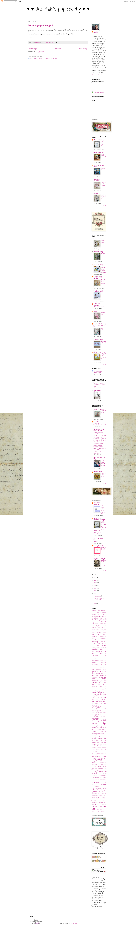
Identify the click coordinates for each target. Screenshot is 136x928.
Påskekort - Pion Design (103, 184)
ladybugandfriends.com (98, 718)
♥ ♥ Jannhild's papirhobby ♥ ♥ (58, 9)
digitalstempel (103, 642)
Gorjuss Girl (103, 675)
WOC (99, 811)
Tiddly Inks (102, 795)
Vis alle (104, 205)
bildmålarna (95, 618)
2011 (95, 583)
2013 (95, 578)
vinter (98, 809)
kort (105, 709)
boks (93, 625)
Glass (93, 673)
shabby (93, 777)
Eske (105, 657)
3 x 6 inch (97, 611)
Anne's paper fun (99, 153)
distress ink (96, 644)
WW (102, 811)
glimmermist (99, 673)
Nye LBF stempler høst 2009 (99, 741)
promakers (94, 766)
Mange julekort (102, 726)
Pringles (97, 763)
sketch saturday (98, 538)
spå (105, 783)
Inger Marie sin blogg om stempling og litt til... (100, 325)
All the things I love (99, 352)
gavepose (98, 670)
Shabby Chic (98, 777)
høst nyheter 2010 (102, 683)
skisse (104, 777)
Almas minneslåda (99, 307)
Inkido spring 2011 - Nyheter (99, 695)
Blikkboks (94, 620)
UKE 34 (103, 253)
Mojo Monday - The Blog (99, 458)
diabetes (93, 638)
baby (101, 616)
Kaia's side (96, 194)
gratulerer (94, 677)
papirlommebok (96, 757)
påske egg (104, 766)
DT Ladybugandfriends (99, 649)
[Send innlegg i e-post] (56, 42)
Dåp (105, 655)
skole (93, 779)
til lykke (102, 797)
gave (93, 670)
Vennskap (95, 804)
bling (98, 620)
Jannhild (95, 32)
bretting (104, 625)
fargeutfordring (95, 661)
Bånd (105, 627)
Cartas (93, 629)
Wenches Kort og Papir (99, 166)
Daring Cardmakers (99, 546)
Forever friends (95, 666)
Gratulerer (103, 169)
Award (93, 616)
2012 (95, 580)
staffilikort (103, 784)
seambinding (103, 775)
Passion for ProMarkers (97, 503)
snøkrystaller (103, 779)
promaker (103, 765)
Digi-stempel (103, 638)
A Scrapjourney (98, 340)
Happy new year (102, 143)
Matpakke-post (97, 373)
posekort (104, 761)
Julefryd (97, 700)
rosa (93, 768)
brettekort (98, 625)
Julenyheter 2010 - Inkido (99, 702)
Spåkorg (94, 784)
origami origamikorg (101, 749)
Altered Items (102, 614)
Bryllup (94, 627)
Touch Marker (102, 799)
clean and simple (97, 631)
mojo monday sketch (99, 736)
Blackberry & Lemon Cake (99, 385)
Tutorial (94, 801)
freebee (101, 666)
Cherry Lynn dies (101, 629)
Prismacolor (94, 764)
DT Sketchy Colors (99, 652)
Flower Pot (103, 664)
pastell (104, 757)
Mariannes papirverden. (97, 180)
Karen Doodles (95, 703)
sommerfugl (94, 781)
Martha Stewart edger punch (99, 729)
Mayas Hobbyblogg (99, 140)
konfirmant (95, 705)
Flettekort (94, 662)
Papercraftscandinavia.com (99, 753)
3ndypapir (103, 611)
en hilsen (100, 657)
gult (101, 681)
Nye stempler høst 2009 (99, 743)
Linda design (96, 721)
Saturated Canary (99, 774)
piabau (95, 311)
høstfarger (104, 688)
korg (101, 709)
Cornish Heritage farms (99, 633)
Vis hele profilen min (98, 75)
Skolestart (97, 779)
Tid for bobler (103, 329)
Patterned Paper (98, 264)
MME (102, 733)
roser (95, 768)
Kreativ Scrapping (99, 409)
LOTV (104, 721)
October (95, 748)
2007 (95, 594)
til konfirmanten (99, 796)
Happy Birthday (103, 155)
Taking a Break (103, 548)
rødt (99, 768)
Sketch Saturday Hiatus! (98, 541)
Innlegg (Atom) (40, 52)
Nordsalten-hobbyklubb (97, 422)
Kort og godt (96, 711)
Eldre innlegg (83, 49)
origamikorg (94, 751)
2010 (95, 586)
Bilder (104, 616)
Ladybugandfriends (96, 714)
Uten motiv (102, 801)
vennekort (102, 802)
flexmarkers (95, 664)
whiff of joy (103, 809)
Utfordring (94, 803)
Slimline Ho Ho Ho (103, 342)
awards (97, 616)
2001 (95, 604)
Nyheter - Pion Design (97, 746)
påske (99, 766)
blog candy (103, 620)
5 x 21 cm (95, 612)
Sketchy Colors (98, 472)
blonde (101, 623)
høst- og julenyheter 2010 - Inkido (99, 687)
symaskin (94, 792)
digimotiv (94, 640)
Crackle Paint (96, 634)
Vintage (94, 807)
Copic (105, 631)
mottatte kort (102, 739)
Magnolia (94, 723)
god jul (97, 675)
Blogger (75, 923)
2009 (95, 588)
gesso (104, 670)
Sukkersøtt (99, 790)
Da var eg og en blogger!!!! (41, 25)
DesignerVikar (103, 636)
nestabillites (95, 740)
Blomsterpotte (95, 623)
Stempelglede (95, 786)
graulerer (95, 681)
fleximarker (103, 662)
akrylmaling (94, 614)
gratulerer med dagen (99, 678)
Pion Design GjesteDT (99, 760)
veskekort (104, 804)
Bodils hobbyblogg (98, 252)
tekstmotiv (94, 793)
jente (104, 698)
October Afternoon (102, 748)
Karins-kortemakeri (99, 239)
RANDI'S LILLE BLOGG (98, 278)
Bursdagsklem (103, 411)
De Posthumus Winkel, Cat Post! (103, 269)
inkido (99, 692)
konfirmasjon (96, 707)
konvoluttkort (95, 709)
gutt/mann (94, 683)
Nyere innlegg (33, 49)
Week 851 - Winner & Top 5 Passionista (103, 510)
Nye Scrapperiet (98, 291)
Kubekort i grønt (103, 241)
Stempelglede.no (96, 788)
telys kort (101, 793)
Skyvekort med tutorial (103, 281)
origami (93, 749)
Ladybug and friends (100, 712)
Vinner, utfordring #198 (100, 425)
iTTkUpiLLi (100, 698)
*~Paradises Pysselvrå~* (97, 304)
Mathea (99, 729)
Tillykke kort (103, 313)
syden (105, 790)
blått (105, 623)
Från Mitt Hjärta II (101, 668)
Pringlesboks (103, 763)
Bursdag (100, 627)
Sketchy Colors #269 (103, 474)
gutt (105, 681)
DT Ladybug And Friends (98, 648)
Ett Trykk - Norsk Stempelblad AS (99, 430)
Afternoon (104, 612)
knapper (104, 703)
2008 (95, 591)
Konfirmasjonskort (103, 196)
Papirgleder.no (96, 755)
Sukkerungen (98, 371)
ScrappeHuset (95, 775)
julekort (103, 699)
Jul (93, 699)
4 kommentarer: (49, 42)
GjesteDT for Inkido (99, 671)
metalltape (103, 731)
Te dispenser (102, 792)
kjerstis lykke (97, 391)
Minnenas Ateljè (96, 733)
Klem (100, 703)
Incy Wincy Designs (99, 559)
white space (94, 811)
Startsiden (58, 49)
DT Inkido (101, 645)
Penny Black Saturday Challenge (99, 519)
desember (98, 596)
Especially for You (99, 659)
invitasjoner (94, 698)
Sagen (96, 772)
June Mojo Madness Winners (103, 464)
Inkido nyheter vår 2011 (99, 693)
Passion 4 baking (98, 383)
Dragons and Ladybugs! (103, 356)
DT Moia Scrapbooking (99, 651)
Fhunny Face (103, 660)
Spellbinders (96, 783)
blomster (103, 622)
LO (101, 721)
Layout (104, 719)
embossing (94, 657)
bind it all (103, 618)
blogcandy (94, 622)
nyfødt (104, 744)
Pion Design (97, 758)
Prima (93, 763)
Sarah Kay (102, 772)
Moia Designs (99, 735)
